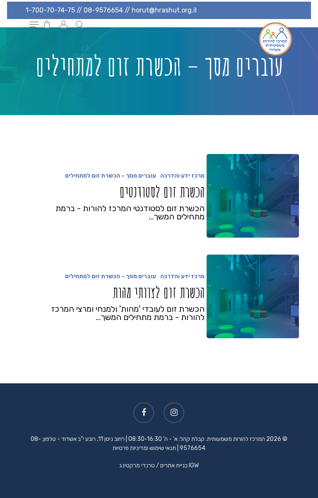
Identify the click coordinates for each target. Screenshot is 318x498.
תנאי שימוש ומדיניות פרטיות (144, 448)
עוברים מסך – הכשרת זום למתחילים (110, 175)
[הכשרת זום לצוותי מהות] (253, 296)
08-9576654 (103, 10)
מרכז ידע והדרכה (182, 175)
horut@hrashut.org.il (164, 10)
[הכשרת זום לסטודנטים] (253, 196)
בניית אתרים (174, 465)
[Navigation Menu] (34, 24)
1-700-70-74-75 (50, 10)
